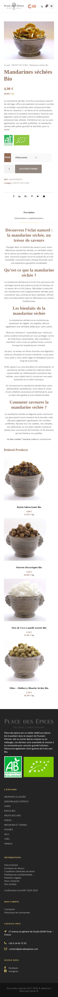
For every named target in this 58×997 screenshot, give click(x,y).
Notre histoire (11, 865)
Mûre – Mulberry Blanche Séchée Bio (29, 688)
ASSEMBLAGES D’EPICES (16, 802)
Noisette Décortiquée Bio (29, 567)
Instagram (13, 971)
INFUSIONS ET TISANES (15, 825)
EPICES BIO (9, 811)
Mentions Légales (12, 878)
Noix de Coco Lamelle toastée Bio (29, 628)
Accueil (7, 65)
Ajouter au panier (28, 169)
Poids (7, 157)
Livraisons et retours (14, 868)
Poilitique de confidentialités (18, 875)
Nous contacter (12, 881)
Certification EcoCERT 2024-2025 (21, 890)
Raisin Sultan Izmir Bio (29, 507)
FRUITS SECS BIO (20, 65)
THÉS (6, 839)
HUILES (7, 820)
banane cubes (30, 439)
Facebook (13, 968)
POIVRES (8, 830)
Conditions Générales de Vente (19, 871)
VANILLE (8, 844)
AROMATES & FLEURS (15, 797)
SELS (6, 834)
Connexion (9, 909)
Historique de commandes (17, 912)
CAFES (7, 806)
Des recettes (10, 884)
